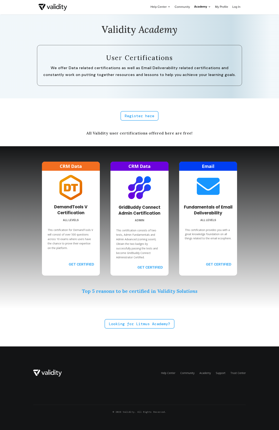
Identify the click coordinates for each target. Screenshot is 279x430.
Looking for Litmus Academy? (139, 323)
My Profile (221, 7)
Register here (139, 115)
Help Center (159, 7)
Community (182, 7)
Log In (236, 7)
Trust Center (238, 373)
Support (220, 373)
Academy (200, 7)
